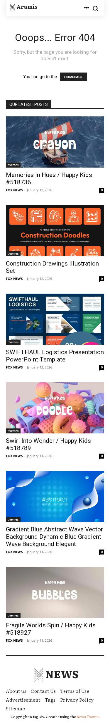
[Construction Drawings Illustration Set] (55, 230)
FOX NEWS (14, 190)
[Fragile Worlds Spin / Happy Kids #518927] (55, 592)
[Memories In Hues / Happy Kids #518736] (55, 142)
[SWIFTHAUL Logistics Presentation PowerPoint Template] (55, 319)
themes (13, 165)
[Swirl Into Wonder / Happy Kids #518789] (55, 407)
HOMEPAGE (73, 77)
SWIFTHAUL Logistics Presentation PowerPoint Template (55, 356)
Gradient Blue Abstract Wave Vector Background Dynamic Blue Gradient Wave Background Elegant (54, 536)
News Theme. (88, 716)
